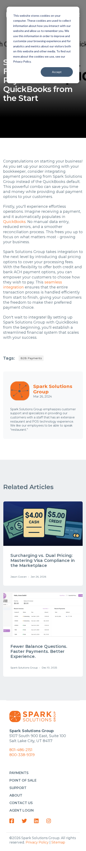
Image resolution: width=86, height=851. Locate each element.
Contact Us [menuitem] (21, 803)
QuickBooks (14, 221)
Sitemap (58, 842)
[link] (13, 821)
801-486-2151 (20, 750)
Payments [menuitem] (19, 773)
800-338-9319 (22, 755)
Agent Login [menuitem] (21, 810)
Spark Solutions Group (52, 389)
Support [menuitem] (18, 788)
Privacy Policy (37, 842)
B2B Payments (31, 358)
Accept (57, 72)
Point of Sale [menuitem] (23, 780)
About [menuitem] (15, 795)
